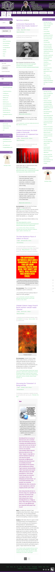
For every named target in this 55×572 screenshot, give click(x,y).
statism (25, 299)
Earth (33, 370)
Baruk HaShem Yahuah (27, 370)
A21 (3, 130)
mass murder (31, 298)
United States (26, 230)
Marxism (20, 124)
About (9, 12)
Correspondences (20, 389)
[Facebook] (53, 283)
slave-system (18, 376)
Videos (29, 12)
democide (35, 123)
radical (27, 551)
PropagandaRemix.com (7, 147)
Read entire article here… (25, 114)
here (31, 248)
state (22, 299)
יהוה (21, 377)
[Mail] (53, 280)
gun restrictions (29, 229)
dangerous (32, 296)
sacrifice (24, 374)
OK (11, 22)
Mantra (30, 568)
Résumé (50, 12)
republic (21, 230)
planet (21, 374)
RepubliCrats (31, 551)
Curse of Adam (46, 31)
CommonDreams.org (7, 106)
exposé (36, 370)
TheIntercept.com (6, 112)
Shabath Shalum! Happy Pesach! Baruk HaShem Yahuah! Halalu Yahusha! (27, 307)
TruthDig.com (5, 93)
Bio (14, 12)
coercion (36, 548)
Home (3, 12)
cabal (24, 548)
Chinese (27, 227)
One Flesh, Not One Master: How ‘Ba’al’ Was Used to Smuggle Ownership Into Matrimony (48, 26)
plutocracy (23, 551)
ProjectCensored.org (7, 91)
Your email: (4, 63)
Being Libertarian (26, 249)
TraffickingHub (6, 128)
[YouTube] (53, 286)
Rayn (19, 29)
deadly (31, 123)
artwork (20, 319)
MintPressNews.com (7, 104)
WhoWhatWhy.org (6, 110)
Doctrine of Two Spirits (48, 126)
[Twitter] (53, 289)
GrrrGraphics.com (6, 145)
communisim (32, 227)
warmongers (30, 552)
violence (25, 552)
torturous (24, 376)
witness (31, 376)
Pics (19, 12)
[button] (52, 569)
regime (17, 230)
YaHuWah (18, 377)
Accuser (20, 370)
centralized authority (30, 548)
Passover (35, 373)
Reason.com (5, 99)
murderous (25, 124)
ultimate (27, 376)
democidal (18, 298)
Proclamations (6, 45)
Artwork (35, 12)
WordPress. (35, 568)
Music (24, 12)
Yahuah (34, 376)
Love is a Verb (32, 319)
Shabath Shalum (34, 374)
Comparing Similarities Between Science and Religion (48, 122)
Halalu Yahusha (25, 371)
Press (3, 15)
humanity (36, 371)
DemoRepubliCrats (26, 549)
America (21, 227)
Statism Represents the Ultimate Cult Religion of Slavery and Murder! (48, 117)
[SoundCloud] (53, 291)
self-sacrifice (28, 374)
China (24, 227)
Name (31, 373)
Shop (9, 15)
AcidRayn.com (20, 568)
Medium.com (5, 97)
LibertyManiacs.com (7, 139)
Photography (43, 12)
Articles (4, 39)
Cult (17, 549)
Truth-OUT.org (6, 95)
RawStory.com (6, 101)
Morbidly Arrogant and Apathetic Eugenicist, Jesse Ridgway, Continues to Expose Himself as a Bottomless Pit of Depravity (48, 60)
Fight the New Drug (7, 126)
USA (30, 230)
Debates (4, 49)
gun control (23, 229)
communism (21, 123)
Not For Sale (5, 123)
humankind (18, 373)
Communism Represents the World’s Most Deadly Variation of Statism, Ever (26, 26)
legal (36, 549)
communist (27, 123)
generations (18, 371)
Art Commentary (20, 242)
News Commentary (20, 32)
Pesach (17, 374)
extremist (32, 549)
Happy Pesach (31, 371)
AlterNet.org (5, 108)
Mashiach (23, 373)
